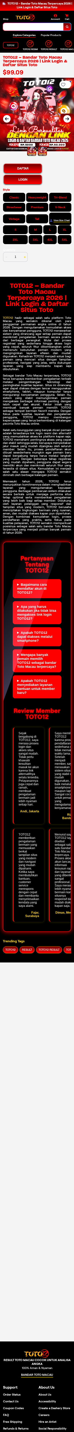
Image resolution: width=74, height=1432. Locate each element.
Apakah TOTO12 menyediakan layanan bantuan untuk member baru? (36, 687)
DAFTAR (22, 168)
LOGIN (22, 179)
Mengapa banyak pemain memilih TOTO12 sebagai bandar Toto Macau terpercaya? (36, 661)
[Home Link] (25, 17)
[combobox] (33, 27)
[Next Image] (67, 119)
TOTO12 (8, 317)
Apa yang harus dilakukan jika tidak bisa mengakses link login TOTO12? (36, 612)
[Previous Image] (7, 119)
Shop (5, 19)
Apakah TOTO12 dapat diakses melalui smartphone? (34, 637)
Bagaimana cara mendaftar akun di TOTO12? (32, 588)
